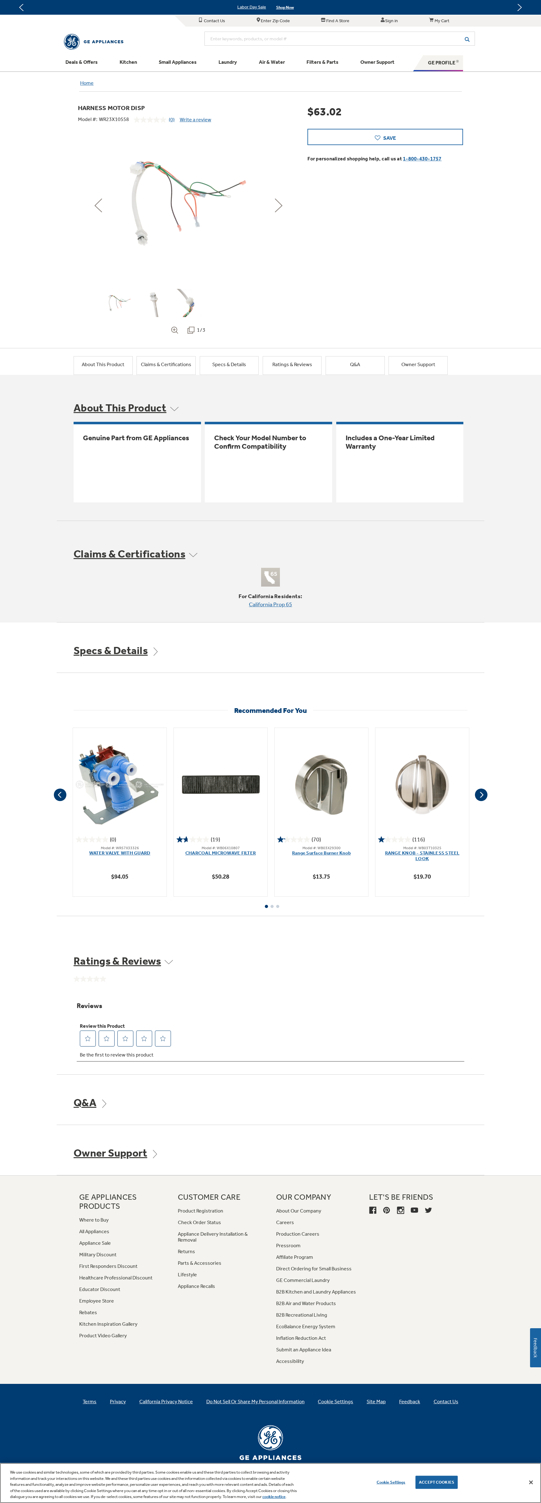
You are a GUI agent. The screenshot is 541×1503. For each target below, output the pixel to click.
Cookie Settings (391, 1482)
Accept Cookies (436, 1482)
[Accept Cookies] (531, 1482)
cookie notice (274, 1496)
